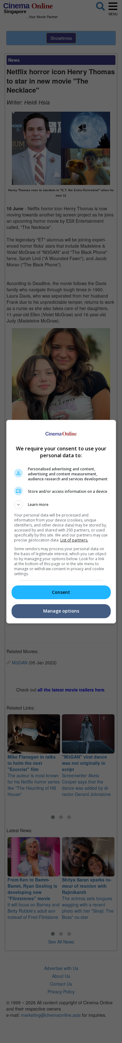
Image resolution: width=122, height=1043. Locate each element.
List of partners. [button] (74, 540)
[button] (61, 504)
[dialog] (61, 521)
